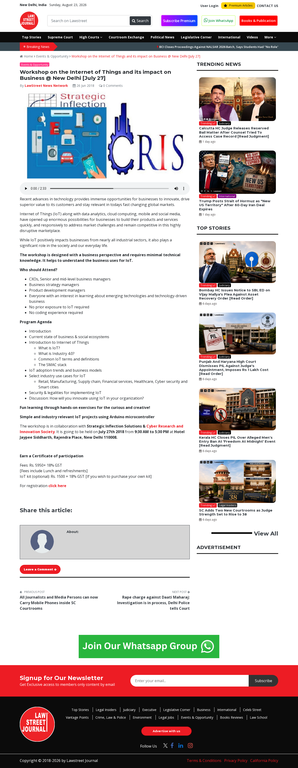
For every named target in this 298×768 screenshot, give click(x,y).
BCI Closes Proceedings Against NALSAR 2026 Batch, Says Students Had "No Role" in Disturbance (211, 47)
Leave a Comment (39, 569)
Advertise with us (166, 731)
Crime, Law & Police (110, 717)
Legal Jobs (166, 717)
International (226, 709)
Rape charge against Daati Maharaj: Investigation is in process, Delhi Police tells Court (153, 603)
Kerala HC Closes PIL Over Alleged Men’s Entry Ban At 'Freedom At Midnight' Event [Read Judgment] (237, 441)
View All (266, 533)
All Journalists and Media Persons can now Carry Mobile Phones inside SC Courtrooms (59, 603)
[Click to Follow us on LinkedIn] (180, 745)
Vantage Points (77, 717)
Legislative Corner (176, 709)
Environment (142, 717)
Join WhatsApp (220, 20)
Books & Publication (258, 20)
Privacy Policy (235, 760)
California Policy (264, 760)
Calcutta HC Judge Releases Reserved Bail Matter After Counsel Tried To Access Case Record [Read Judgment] (234, 132)
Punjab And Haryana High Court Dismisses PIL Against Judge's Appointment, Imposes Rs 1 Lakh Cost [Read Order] (233, 368)
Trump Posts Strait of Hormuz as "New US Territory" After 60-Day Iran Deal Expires (234, 205)
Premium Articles (241, 5)
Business (203, 709)
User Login (209, 5)
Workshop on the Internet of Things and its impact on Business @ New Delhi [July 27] (135, 56)
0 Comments (112, 85)
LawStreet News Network (46, 85)
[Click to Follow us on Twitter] (164, 745)
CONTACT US (267, 5)
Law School (258, 717)
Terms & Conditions (204, 760)
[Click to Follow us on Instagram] (190, 745)
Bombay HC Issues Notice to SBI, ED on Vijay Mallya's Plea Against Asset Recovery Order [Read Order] (234, 294)
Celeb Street (252, 709)
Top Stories (80, 709)
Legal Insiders (106, 709)
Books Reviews (231, 717)
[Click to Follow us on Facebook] (172, 745)
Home (28, 56)
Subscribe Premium (179, 20)
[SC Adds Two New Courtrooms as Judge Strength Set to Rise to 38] (237, 481)
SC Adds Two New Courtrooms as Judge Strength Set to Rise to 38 (235, 512)
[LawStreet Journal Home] (29, 20)
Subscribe (263, 680)
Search (143, 20)
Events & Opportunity (52, 56)
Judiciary (129, 709)
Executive (149, 709)
